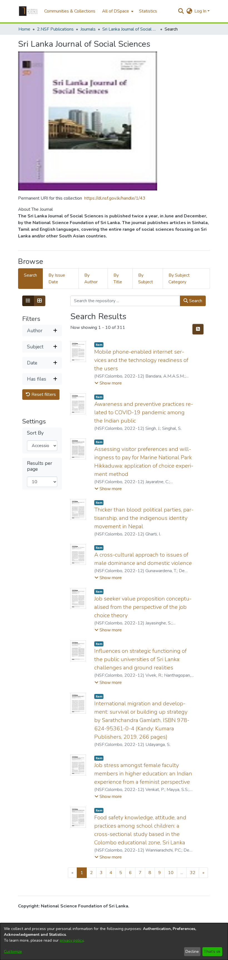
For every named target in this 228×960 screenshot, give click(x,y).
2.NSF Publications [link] (55, 29)
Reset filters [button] (43, 394)
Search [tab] (30, 275)
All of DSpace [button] (115, 11)
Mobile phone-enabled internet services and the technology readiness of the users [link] (141, 360)
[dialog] (114, 941)
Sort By (35, 433)
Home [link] (24, 29)
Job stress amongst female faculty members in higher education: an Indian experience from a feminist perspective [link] (143, 773)
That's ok (212, 951)
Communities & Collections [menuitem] (69, 11)
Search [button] (195, 301)
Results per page (39, 466)
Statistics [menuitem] (148, 11)
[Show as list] (28, 301)
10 (171, 873)
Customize (13, 951)
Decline (192, 951)
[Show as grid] (39, 301)
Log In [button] (200, 11)
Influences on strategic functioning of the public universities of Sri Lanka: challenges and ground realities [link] (140, 659)
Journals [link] (88, 29)
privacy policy (71, 940)
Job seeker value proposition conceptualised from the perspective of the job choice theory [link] (143, 607)
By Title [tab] (117, 278)
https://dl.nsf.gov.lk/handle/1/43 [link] (114, 198)
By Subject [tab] (145, 278)
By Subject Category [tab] (179, 278)
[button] (28, 11)
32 (192, 873)
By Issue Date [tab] (56, 278)
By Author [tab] (91, 278)
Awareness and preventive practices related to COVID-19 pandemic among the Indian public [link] (143, 412)
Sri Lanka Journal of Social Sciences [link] (130, 29)
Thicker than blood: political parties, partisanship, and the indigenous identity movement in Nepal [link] (144, 518)
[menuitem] (117, 11)
